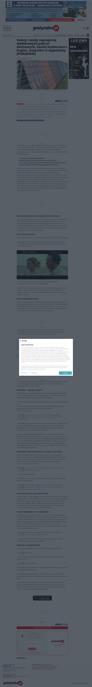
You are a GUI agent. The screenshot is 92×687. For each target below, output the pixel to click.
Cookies (29, 369)
